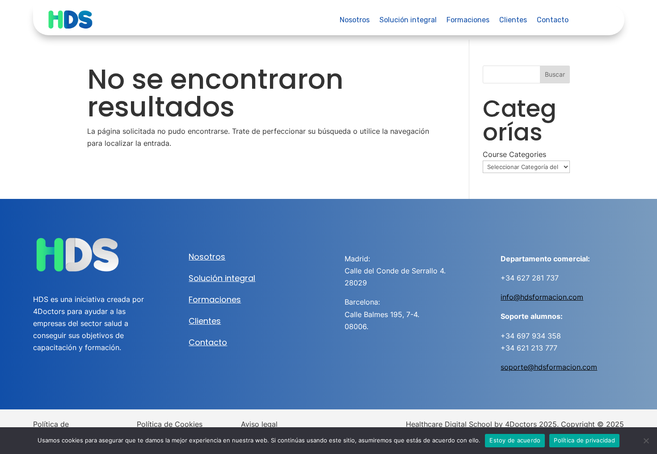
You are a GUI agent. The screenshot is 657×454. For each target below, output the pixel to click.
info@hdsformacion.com (542, 297)
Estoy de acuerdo (514, 440)
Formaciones (467, 20)
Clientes (513, 20)
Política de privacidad (584, 440)
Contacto (553, 20)
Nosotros (355, 20)
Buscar (555, 74)
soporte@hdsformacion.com (549, 367)
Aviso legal (259, 424)
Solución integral (408, 20)
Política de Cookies (169, 424)
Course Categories (514, 154)
